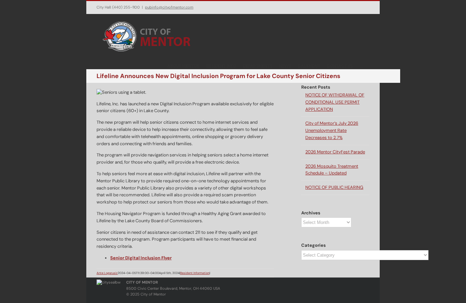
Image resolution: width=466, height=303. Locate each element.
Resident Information (194, 273)
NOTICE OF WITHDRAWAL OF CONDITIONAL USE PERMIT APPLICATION (334, 102)
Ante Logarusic (107, 273)
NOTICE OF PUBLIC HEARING (334, 187)
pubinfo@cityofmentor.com (169, 7)
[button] (361, 65)
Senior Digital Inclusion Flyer (141, 258)
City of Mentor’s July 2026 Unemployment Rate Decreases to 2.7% (331, 130)
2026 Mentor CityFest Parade (335, 152)
